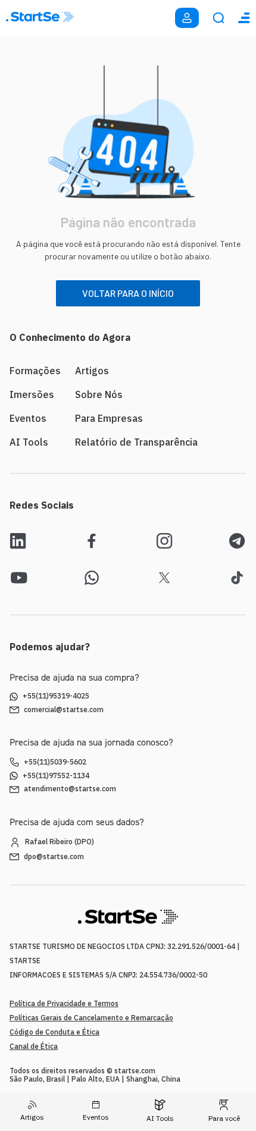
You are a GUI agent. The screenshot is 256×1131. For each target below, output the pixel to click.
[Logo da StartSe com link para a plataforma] (40, 18)
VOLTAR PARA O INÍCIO (128, 293)
